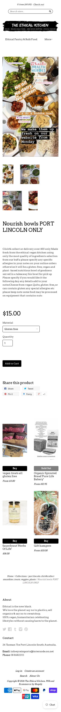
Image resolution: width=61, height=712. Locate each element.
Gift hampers (42, 545)
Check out (38, 4)
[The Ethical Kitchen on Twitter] (4, 629)
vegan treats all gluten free (13, 475)
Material (8, 323)
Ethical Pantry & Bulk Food (21, 39)
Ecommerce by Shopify (30, 684)
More (48, 39)
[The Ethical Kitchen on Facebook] (10, 629)
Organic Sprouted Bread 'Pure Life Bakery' (45, 476)
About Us (34, 676)
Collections (21, 576)
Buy (15, 468)
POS (48, 681)
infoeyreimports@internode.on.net (32, 651)
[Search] (50, 11)
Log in (18, 671)
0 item (24, 4)
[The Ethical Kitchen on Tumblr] (15, 629)
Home (10, 576)
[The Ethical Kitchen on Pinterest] (26, 629)
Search (23, 676)
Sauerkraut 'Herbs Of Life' (14, 547)
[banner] (30, 26)
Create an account (34, 671)
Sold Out (46, 468)
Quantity (8, 337)
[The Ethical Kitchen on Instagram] (21, 629)
